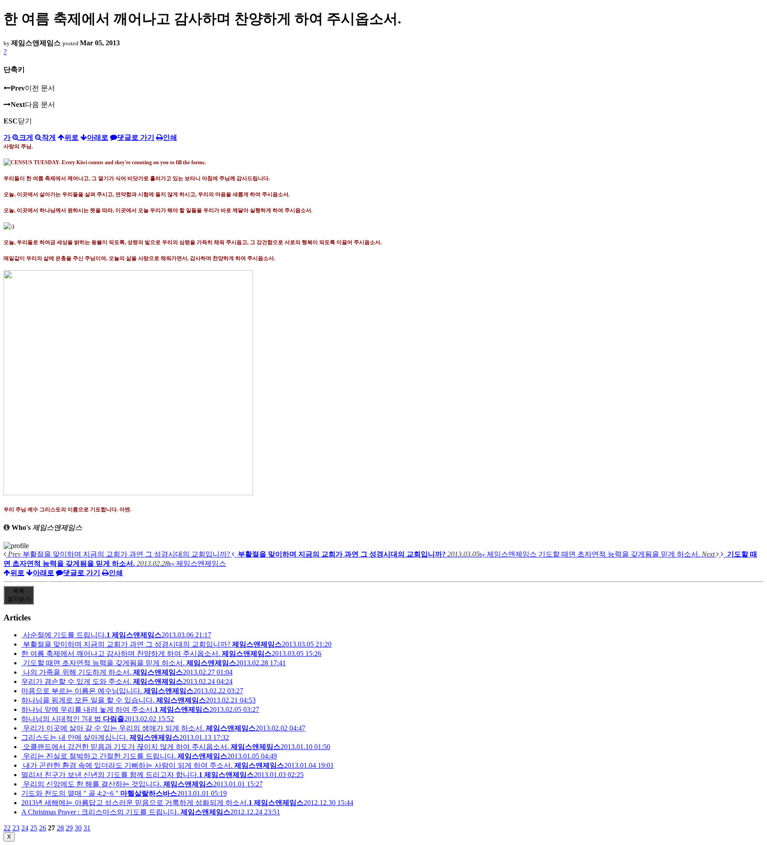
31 (87, 828)
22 (7, 828)
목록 (18, 595)
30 (78, 828)
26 (42, 828)
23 (16, 828)
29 (69, 828)
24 (24, 828)
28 (60, 828)
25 (33, 828)
